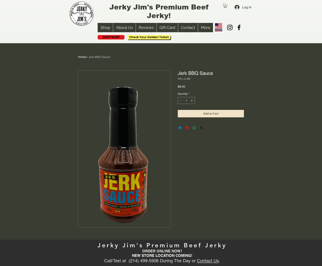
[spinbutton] (186, 100)
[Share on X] (201, 128)
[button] (225, 5)
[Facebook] (239, 27)
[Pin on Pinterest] (187, 128)
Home (82, 57)
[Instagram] (229, 27)
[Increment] (192, 100)
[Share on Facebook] (180, 128)
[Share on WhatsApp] (194, 128)
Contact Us (208, 260)
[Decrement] (180, 100)
